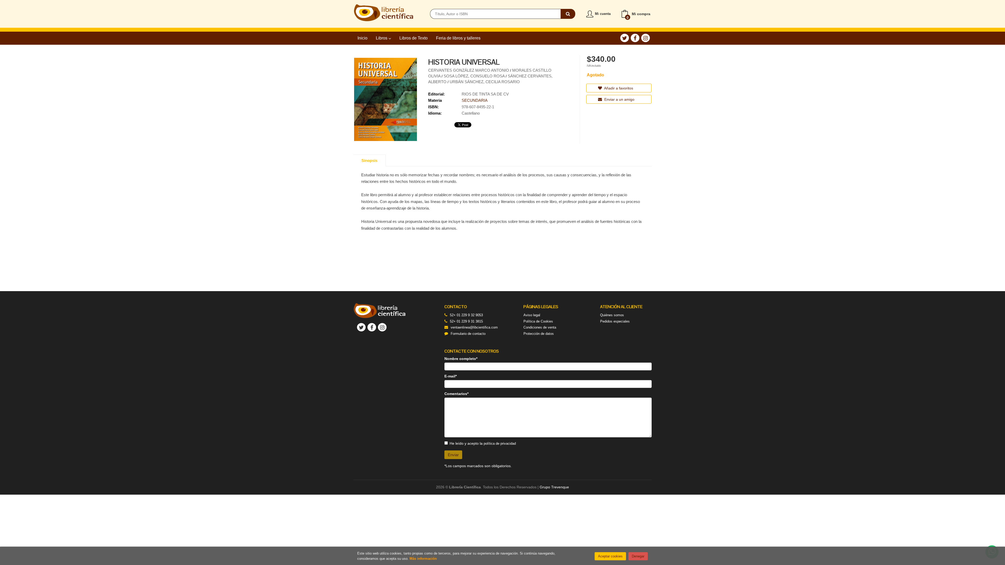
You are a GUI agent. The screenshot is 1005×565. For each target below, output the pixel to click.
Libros (382, 38)
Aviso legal (531, 315)
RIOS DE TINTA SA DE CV (485, 94)
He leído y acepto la (483, 443)
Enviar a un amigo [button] (618, 99)
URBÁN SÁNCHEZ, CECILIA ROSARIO (485, 82)
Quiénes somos (612, 315)
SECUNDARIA (475, 100)
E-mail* (450, 376)
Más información (423, 559)
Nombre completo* (460, 358)
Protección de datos (538, 334)
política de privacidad (500, 443)
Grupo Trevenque (554, 487)
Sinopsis (369, 160)
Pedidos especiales (615, 321)
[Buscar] (568, 14)
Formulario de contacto (468, 334)
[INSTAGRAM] (645, 38)
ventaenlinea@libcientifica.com (474, 327)
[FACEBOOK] (635, 38)
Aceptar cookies (610, 556)
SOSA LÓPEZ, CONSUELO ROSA (475, 76)
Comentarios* (456, 394)
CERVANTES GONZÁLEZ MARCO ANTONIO (469, 70)
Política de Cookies (538, 321)
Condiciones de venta (539, 327)
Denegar (638, 556)
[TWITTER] (624, 38)
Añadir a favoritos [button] (618, 88)
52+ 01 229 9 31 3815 (466, 321)
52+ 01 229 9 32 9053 (466, 315)
